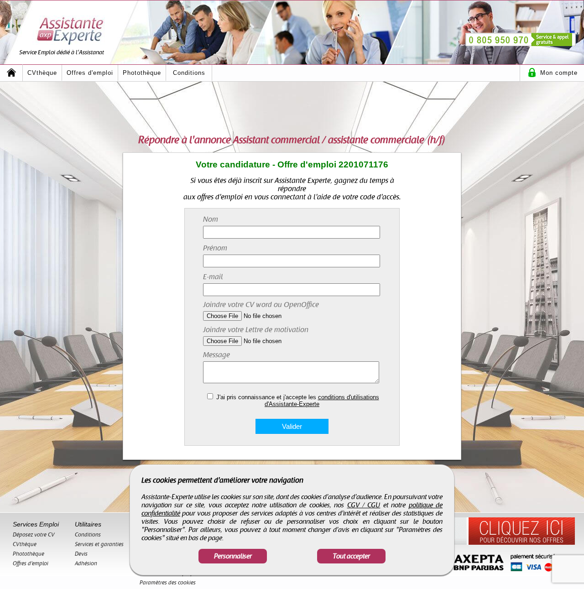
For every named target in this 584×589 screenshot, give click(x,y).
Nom (210, 219)
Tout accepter (351, 556)
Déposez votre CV (34, 535)
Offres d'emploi (90, 72)
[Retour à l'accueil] (11, 72)
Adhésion (86, 563)
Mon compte (559, 72)
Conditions (189, 72)
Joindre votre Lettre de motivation (255, 330)
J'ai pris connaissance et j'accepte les (297, 400)
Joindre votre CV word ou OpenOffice (261, 305)
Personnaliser (233, 556)
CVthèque (42, 72)
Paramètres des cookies (168, 582)
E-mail (213, 277)
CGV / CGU (364, 505)
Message (216, 355)
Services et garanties (99, 544)
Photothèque (142, 72)
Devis (81, 554)
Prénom (215, 248)
